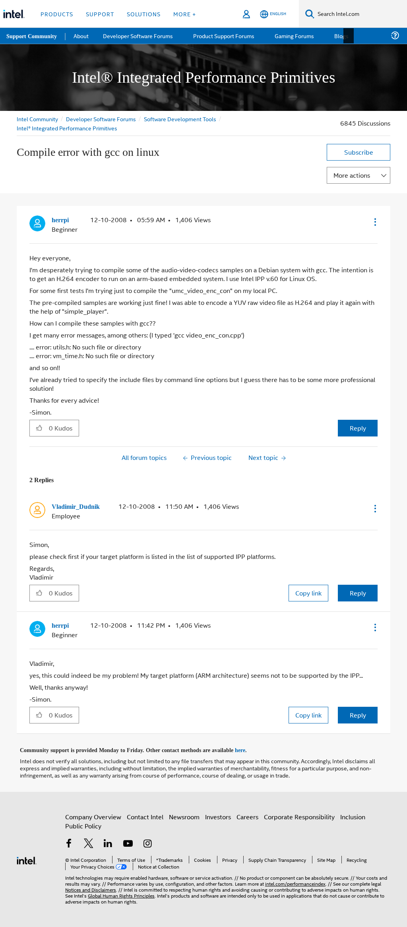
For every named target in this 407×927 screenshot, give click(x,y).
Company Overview (93, 814)
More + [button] (184, 14)
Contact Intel (145, 814)
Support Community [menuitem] (32, 35)
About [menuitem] (82, 35)
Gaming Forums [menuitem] (294, 35)
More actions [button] (351, 175)
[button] (374, 222)
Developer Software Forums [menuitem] (139, 35)
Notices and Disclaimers (90, 887)
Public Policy (83, 823)
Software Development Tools (181, 118)
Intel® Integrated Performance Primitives (67, 128)
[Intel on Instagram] (147, 842)
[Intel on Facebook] (69, 842)
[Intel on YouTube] (128, 842)
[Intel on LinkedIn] (108, 842)
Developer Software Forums (102, 118)
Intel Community (37, 118)
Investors (218, 814)
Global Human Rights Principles (121, 893)
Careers (247, 814)
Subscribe (358, 152)
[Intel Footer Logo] (27, 857)
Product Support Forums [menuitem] (224, 35)
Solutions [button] (144, 14)
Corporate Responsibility (299, 814)
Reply (358, 427)
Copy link (308, 592)
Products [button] (57, 14)
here (247, 748)
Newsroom (184, 814)
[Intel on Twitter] (88, 842)
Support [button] (100, 14)
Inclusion (352, 814)
